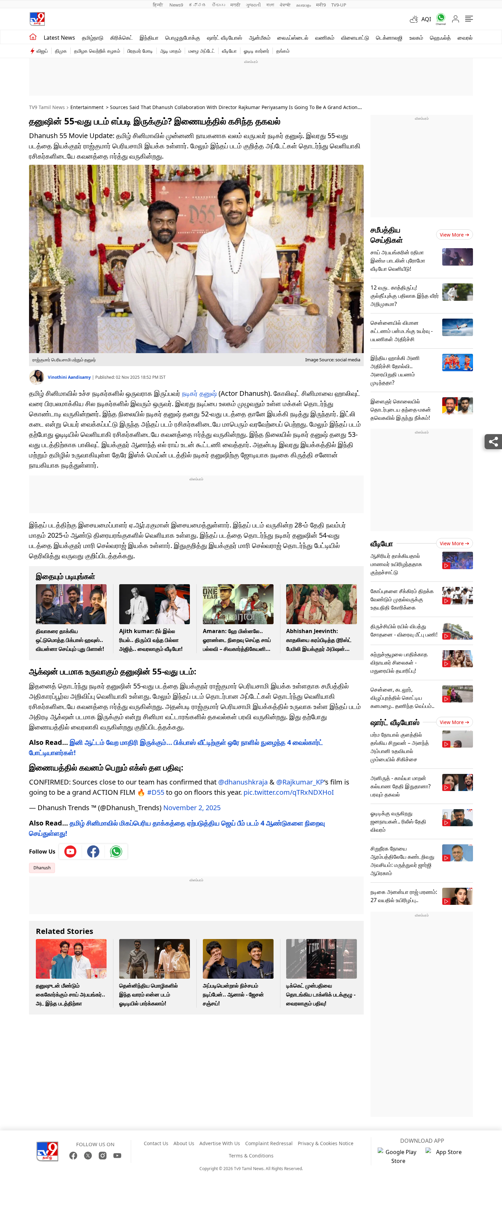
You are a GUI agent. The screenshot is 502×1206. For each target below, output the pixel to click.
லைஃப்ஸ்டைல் (292, 37)
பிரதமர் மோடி (140, 51)
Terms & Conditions (251, 1155)
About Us (183, 1143)
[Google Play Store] (398, 1156)
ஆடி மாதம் (170, 51)
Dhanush (42, 868)
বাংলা (270, 5)
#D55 (155, 792)
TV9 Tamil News (47, 107)
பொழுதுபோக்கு (182, 37)
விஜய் (42, 51)
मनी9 (321, 5)
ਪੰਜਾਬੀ (285, 5)
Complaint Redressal (269, 1143)
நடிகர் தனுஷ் (199, 393)
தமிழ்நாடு (92, 37)
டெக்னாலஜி (389, 37)
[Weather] (415, 19)
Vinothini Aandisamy (70, 377)
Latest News (59, 37)
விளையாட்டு (355, 37)
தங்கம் (283, 51)
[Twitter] (88, 1156)
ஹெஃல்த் (440, 37)
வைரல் (465, 37)
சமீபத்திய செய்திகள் (387, 234)
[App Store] (446, 1156)
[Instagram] (103, 1156)
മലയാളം (303, 5)
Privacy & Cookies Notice (325, 1143)
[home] (33, 37)
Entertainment (86, 107)
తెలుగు (218, 5)
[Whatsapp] (438, 19)
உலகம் (416, 37)
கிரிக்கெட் (121, 37)
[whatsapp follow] (116, 851)
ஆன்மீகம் (259, 37)
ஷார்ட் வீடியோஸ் (224, 37)
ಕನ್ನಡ (197, 5)
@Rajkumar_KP (300, 782)
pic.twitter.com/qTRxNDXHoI (288, 792)
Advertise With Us (219, 1143)
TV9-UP (338, 5)
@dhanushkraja (243, 782)
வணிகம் (324, 37)
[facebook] (93, 851)
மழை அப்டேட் (202, 51)
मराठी (235, 5)
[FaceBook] (73, 1156)
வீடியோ (229, 51)
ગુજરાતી (253, 5)
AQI (426, 19)
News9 (176, 5)
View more (452, 234)
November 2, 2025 (192, 807)
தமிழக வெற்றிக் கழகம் (97, 51)
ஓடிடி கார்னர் (256, 51)
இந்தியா (149, 37)
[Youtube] (70, 851)
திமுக (61, 51)
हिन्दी (158, 5)
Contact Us (156, 1143)
